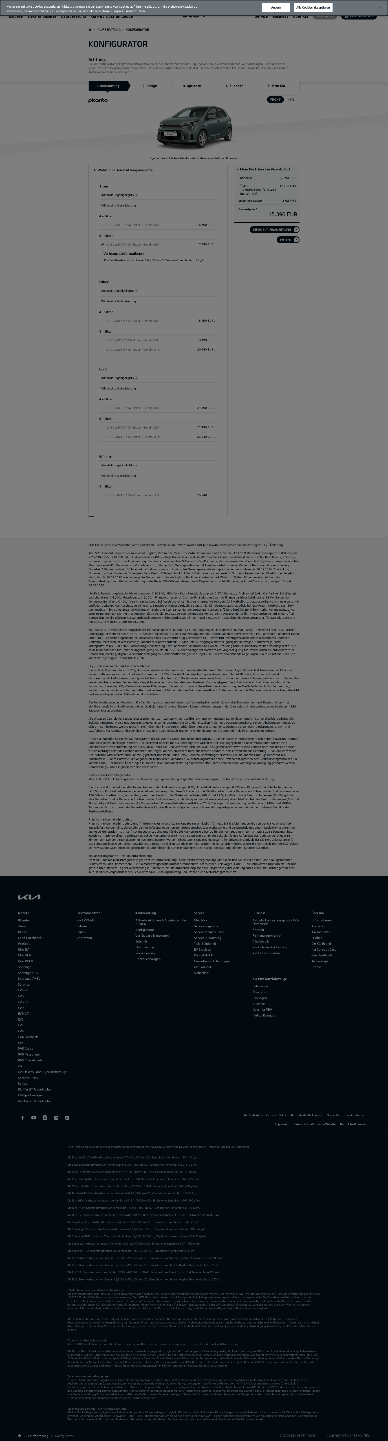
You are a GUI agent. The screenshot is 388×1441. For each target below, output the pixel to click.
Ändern (276, 7)
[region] (194, 8)
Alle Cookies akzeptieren (313, 7)
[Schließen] (381, 8)
